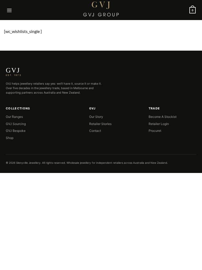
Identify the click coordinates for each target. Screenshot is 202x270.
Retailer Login (159, 124)
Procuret (155, 131)
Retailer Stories (100, 124)
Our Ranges (14, 117)
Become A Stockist (162, 117)
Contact (95, 131)
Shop (9, 138)
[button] (9, 10)
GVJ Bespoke (16, 131)
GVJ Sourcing (16, 124)
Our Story (96, 117)
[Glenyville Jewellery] (101, 9)
